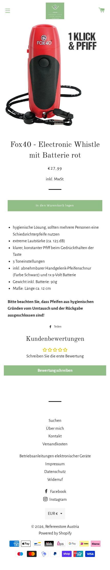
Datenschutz (55, 471)
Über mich (55, 428)
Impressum (55, 464)
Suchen (55, 420)
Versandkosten (55, 444)
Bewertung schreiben (55, 370)
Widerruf (55, 479)
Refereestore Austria (62, 526)
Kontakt (55, 436)
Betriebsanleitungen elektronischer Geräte (55, 456)
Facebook (57, 491)
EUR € (53, 513)
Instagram (58, 499)
